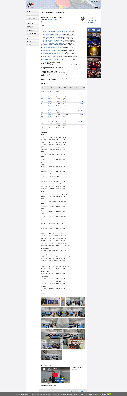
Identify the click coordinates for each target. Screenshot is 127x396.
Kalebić (49, 105)
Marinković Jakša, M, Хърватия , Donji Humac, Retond (54, 56)
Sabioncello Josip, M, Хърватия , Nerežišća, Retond (54, 52)
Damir (42, 109)
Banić (49, 91)
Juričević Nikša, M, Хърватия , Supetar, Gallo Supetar (54, 31)
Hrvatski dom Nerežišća (52, 19)
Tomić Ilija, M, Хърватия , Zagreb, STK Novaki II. (53, 40)
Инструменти (30, 38)
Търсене (69, 84)
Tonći (42, 98)
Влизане (90, 17)
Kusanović (50, 110)
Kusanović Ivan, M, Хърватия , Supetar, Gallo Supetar (54, 33)
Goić (49, 96)
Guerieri (50, 98)
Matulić (49, 116)
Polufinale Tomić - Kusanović (76, 370)
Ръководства (30, 36)
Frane (42, 105)
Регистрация (90, 22)
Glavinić (50, 93)
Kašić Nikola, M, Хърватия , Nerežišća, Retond (53, 34)
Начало (28, 11)
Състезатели (30, 23)
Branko (42, 91)
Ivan (42, 110)
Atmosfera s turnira (76, 367)
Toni (42, 94)
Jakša (42, 96)
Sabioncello (50, 121)
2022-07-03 (80, 93)
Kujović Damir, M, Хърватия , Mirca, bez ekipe (53, 38)
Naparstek (50, 120)
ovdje (104, 394)
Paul (42, 120)
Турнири (29, 21)
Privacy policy (83, 391)
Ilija (41, 125)
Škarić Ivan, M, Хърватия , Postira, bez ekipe (52, 47)
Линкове (29, 41)
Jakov (42, 93)
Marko (42, 112)
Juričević (50, 101)
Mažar (49, 118)
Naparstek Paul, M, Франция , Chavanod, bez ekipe (54, 57)
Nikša (42, 101)
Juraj (42, 103)
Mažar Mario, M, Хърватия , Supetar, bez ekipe (53, 41)
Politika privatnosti (74, 391)
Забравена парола (92, 20)
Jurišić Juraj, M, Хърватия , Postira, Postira (52, 37)
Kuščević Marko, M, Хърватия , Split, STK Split (53, 49)
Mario (42, 118)
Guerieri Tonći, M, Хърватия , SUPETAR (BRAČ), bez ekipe (55, 55)
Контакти (29, 44)
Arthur (42, 123)
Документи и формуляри (30, 27)
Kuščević (50, 112)
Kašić (49, 107)
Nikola (42, 107)
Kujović (49, 109)
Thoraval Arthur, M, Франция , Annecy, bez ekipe (53, 59)
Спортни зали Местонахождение (31, 17)
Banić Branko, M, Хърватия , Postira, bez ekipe (53, 53)
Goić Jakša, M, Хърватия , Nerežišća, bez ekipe (53, 44)
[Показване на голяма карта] (83, 19)
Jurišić (49, 103)
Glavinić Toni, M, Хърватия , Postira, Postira (52, 43)
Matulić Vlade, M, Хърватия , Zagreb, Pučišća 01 (53, 46)
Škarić (49, 127)
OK (109, 394)
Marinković (50, 114)
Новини (29, 14)
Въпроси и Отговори (32, 33)
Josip (42, 121)
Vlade (42, 116)
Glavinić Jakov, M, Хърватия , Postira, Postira (52, 50)
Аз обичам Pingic (31, 30)
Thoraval (50, 123)
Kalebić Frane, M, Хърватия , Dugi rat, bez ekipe (53, 35)
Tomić (49, 125)
